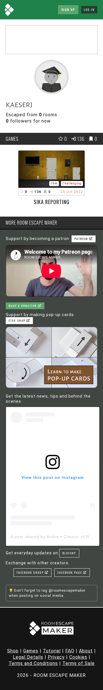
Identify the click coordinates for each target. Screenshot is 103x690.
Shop (13, 651)
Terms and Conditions (33, 663)
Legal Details (28, 657)
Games (30, 651)
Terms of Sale (78, 663)
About (86, 651)
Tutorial (52, 651)
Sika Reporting (52, 201)
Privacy (56, 657)
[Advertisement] (51, 39)
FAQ (69, 651)
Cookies (78, 657)
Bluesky (69, 553)
